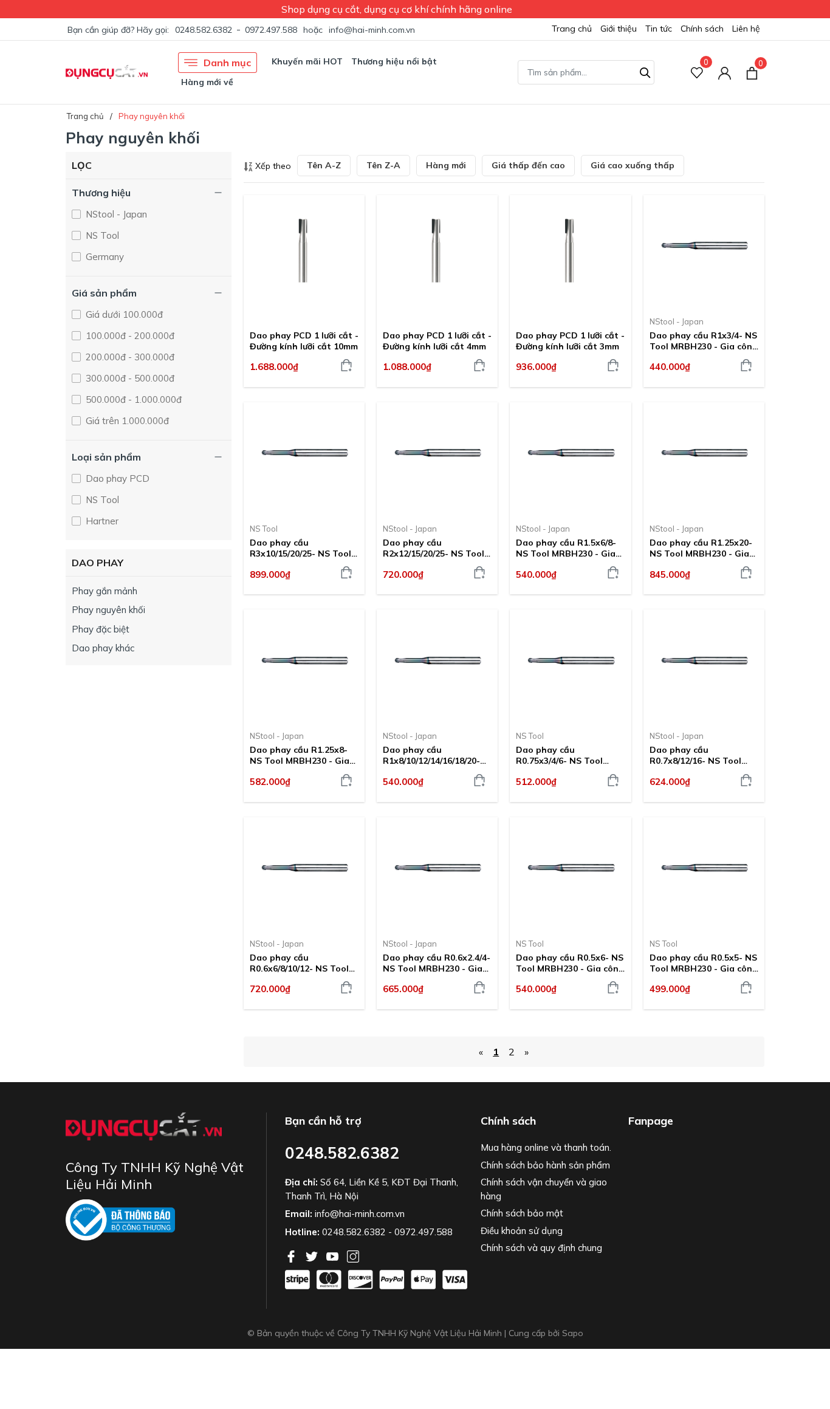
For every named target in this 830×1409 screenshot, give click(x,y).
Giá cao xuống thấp (632, 165)
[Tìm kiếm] (645, 71)
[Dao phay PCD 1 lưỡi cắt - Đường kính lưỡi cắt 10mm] (304, 251)
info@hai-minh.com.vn (372, 29)
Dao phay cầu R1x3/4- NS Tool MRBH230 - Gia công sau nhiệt (704, 341)
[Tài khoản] (724, 72)
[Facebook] (292, 1255)
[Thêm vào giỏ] (346, 365)
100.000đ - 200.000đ (128, 335)
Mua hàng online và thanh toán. (546, 1147)
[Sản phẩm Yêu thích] (697, 72)
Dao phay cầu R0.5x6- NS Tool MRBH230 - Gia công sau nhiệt (570, 963)
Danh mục (227, 63)
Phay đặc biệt (100, 629)
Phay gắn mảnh (104, 591)
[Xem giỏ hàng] (752, 72)
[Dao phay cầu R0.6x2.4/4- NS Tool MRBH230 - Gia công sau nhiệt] (437, 873)
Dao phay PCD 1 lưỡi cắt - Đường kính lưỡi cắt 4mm (437, 341)
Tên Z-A (383, 165)
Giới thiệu (618, 28)
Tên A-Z (324, 165)
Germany (103, 256)
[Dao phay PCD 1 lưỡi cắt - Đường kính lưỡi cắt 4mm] (437, 251)
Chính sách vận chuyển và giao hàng (544, 1189)
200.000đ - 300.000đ (128, 357)
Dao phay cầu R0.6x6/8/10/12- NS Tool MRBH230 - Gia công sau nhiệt (302, 963)
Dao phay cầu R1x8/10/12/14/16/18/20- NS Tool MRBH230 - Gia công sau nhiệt (432, 755)
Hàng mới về (207, 82)
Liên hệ (746, 28)
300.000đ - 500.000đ (128, 378)
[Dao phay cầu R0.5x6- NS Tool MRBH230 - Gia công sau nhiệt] (570, 873)
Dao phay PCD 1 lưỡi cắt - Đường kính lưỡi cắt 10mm (304, 341)
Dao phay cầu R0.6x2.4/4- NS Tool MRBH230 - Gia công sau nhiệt (436, 963)
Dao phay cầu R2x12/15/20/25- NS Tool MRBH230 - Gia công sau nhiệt (435, 548)
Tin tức (658, 28)
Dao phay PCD (116, 478)
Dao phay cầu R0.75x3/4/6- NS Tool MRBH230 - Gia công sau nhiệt (568, 755)
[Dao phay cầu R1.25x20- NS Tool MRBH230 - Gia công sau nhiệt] (703, 458)
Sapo (572, 1333)
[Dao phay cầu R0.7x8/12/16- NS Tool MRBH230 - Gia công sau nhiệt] (703, 665)
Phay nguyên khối (108, 609)
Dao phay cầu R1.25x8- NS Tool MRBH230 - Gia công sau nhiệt (299, 755)
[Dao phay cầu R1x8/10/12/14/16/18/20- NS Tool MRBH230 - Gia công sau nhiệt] (437, 665)
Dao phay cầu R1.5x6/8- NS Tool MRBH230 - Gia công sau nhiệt (566, 548)
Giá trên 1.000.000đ (126, 421)
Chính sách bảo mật (522, 1213)
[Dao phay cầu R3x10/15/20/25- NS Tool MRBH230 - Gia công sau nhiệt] (304, 458)
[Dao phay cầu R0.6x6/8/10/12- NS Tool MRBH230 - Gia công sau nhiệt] (304, 873)
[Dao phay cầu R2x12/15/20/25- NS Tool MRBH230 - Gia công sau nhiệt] (437, 458)
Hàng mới (446, 165)
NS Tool (101, 235)
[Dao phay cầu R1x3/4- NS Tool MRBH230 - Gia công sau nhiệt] (703, 251)
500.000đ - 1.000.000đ (132, 399)
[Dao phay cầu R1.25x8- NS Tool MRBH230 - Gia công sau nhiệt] (304, 665)
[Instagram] (353, 1255)
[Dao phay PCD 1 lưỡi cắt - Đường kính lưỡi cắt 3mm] (570, 251)
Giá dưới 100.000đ (123, 314)
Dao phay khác (103, 648)
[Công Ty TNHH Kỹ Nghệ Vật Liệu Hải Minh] (107, 72)
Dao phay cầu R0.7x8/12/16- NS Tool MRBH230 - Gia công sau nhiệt (702, 755)
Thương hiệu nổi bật (394, 61)
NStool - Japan (115, 214)
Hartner (100, 521)
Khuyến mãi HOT (307, 61)
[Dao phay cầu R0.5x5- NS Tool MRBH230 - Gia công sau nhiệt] (703, 873)
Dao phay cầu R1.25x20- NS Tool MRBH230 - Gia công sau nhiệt (701, 548)
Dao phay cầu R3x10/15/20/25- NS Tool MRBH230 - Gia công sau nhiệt (302, 548)
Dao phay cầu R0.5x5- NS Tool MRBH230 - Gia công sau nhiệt (704, 963)
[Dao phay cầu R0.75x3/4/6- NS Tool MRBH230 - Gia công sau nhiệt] (570, 665)
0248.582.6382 (203, 29)
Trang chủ (572, 28)
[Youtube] (333, 1255)
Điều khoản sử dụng (522, 1230)
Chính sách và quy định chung (541, 1247)
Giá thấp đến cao (528, 165)
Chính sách (702, 28)
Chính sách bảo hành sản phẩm (545, 1165)
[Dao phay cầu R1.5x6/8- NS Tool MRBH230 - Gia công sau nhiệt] (570, 458)
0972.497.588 (271, 29)
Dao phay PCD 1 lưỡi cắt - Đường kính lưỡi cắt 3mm (570, 341)
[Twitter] (313, 1255)
